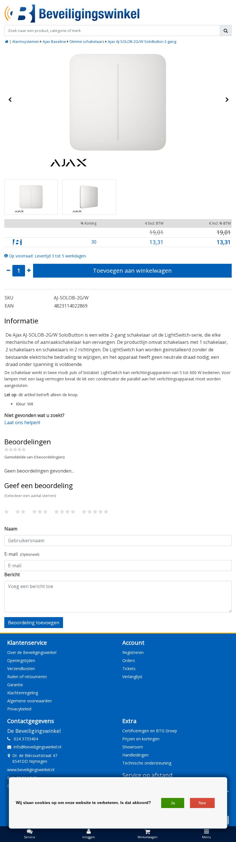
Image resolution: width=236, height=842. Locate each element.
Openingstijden (21, 660)
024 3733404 (24, 739)
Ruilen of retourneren (27, 676)
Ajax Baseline (54, 41)
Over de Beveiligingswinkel (31, 652)
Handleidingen (135, 755)
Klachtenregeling (22, 692)
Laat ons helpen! (22, 422)
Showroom (132, 747)
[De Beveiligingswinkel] (72, 13)
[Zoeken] (226, 30)
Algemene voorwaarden (29, 700)
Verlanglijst (132, 676)
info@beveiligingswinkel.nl (37, 747)
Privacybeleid (19, 709)
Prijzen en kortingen (140, 739)
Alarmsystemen (25, 41)
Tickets (129, 668)
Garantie (15, 684)
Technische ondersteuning (146, 763)
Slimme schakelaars (86, 41)
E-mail (21, 554)
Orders (128, 660)
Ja (173, 803)
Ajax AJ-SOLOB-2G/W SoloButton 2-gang (142, 41)
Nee (202, 803)
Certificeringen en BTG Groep (149, 730)
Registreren (133, 652)
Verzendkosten (21, 668)
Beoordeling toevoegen (33, 622)
